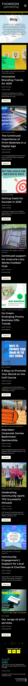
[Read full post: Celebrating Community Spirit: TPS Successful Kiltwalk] (14, 474)
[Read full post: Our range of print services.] (14, 601)
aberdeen (5, 426)
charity (4, 489)
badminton (19, 426)
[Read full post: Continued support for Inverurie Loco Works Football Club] (14, 236)
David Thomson (6, 87)
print (3, 71)
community (5, 250)
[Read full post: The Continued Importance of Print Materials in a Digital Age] (14, 118)
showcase (13, 71)
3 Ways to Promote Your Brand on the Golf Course (14, 374)
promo (19, 71)
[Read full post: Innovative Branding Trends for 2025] (14, 57)
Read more (6, 100)
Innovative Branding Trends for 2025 (12, 80)
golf (3, 367)
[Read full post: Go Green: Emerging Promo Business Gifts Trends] (14, 295)
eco (22, 310)
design (7, 71)
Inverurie (4, 252)
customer (21, 250)
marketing (5, 73)
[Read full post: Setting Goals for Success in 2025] (14, 180)
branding (11, 73)
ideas (22, 71)
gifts (19, 310)
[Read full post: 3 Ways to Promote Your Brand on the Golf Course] (14, 353)
